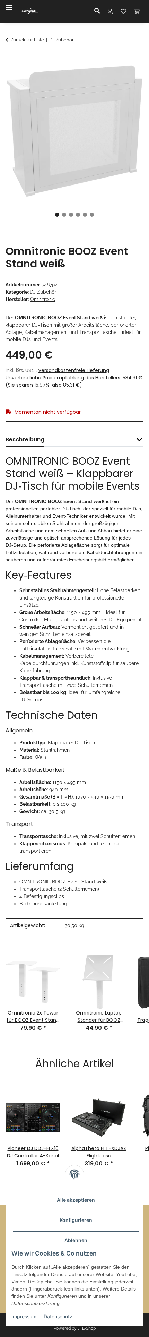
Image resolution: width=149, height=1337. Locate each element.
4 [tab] (78, 215)
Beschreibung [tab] (25, 439)
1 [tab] (57, 215)
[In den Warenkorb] (11, 58)
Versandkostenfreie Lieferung (73, 370)
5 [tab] (85, 215)
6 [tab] (92, 215)
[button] (99, 11)
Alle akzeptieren (76, 1200)
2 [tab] (64, 215)
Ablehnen (75, 1240)
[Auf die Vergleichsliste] (111, 75)
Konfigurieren (76, 1220)
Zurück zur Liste (27, 39)
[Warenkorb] (136, 11)
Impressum (23, 1316)
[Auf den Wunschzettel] (129, 75)
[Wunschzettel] (123, 11)
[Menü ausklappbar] (9, 4)
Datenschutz (58, 1316)
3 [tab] (71, 215)
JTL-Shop (87, 1328)
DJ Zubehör (43, 292)
